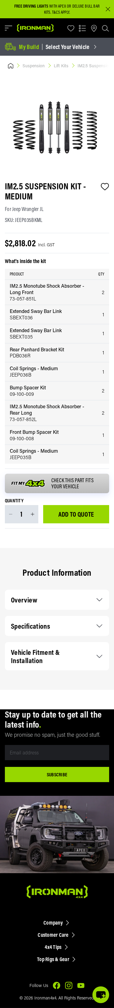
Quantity (14, 501)
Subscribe (57, 774)
